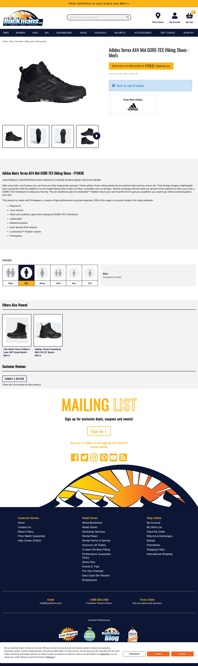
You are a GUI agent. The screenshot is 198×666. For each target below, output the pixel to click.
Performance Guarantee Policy (96, 555)
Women (20, 32)
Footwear (19, 41)
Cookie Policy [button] (104, 654)
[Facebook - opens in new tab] (75, 458)
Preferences (134, 654)
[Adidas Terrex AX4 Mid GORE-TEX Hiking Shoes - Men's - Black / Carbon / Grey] (13, 136)
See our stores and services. (147, 603)
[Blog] (123, 458)
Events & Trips (90, 566)
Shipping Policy (156, 549)
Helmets (120, 32)
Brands (151, 540)
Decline (158, 654)
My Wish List (154, 527)
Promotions (153, 545)
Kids (35, 32)
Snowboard (64, 32)
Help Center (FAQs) (29, 540)
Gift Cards (168, 32)
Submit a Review (14, 378)
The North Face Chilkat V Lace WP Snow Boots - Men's (16, 352)
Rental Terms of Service (96, 540)
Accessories (142, 32)
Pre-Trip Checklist (92, 570)
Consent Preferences (99, 620)
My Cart (190, 17)
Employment (89, 579)
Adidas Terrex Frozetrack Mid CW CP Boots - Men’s (48, 352)
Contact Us (24, 527)
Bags (83, 32)
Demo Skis (88, 561)
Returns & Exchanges (159, 536)
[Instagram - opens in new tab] (94, 458)
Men (6, 32)
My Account (174, 22)
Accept (182, 654)
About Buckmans (92, 522)
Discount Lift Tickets (94, 545)
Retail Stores (89, 527)
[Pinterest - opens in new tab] (104, 458)
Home (5, 41)
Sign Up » (99, 431)
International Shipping (159, 554)
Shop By (189, 32)
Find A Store (158, 22)
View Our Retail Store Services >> (99, 3)
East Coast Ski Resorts (96, 575)
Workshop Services (93, 531)
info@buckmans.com (51, 603)
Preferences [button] (50, 657)
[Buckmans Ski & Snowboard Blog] (111, 634)
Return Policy (26, 531)
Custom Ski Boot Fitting (96, 549)
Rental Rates (90, 536)
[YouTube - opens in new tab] (113, 458)
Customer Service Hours (99, 603)
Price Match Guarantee (31, 536)
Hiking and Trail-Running (35, 41)
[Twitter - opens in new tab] (84, 458)
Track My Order (156, 531)
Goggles (100, 32)
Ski (47, 32)
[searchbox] (128, 17)
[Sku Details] (136, 74)
